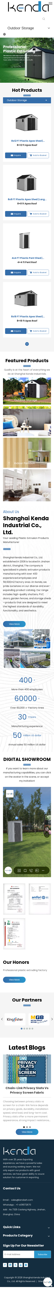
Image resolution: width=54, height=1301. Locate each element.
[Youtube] (21, 1265)
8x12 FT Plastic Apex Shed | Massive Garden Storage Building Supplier (27, 141)
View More (14, 624)
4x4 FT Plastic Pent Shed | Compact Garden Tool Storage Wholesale (27, 258)
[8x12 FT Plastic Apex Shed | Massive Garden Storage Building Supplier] (27, 123)
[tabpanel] (27, 1089)
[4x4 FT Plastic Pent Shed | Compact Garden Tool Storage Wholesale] (27, 240)
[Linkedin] (10, 1265)
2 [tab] (27, 1127)
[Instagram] (26, 1265)
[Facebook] (5, 1265)
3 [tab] (30, 1127)
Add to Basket (39, 155)
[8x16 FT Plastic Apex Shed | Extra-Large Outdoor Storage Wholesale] (27, 299)
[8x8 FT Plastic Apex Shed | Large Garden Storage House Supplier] (27, 181)
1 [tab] (24, 1127)
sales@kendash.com (22, 1199)
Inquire (17, 155)
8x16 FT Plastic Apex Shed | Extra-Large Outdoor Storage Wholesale (27, 316)
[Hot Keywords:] (43, 19)
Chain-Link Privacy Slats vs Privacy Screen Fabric (27, 1090)
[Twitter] (15, 1265)
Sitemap (42, 1281)
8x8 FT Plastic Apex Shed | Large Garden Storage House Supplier (27, 199)
